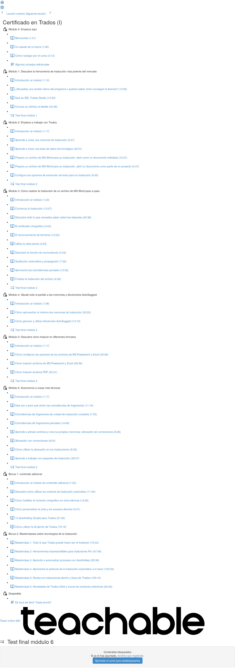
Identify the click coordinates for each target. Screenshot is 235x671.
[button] (2, 3)
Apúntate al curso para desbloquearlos (117, 660)
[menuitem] (2, 8)
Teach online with (10, 620)
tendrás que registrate (130, 655)
